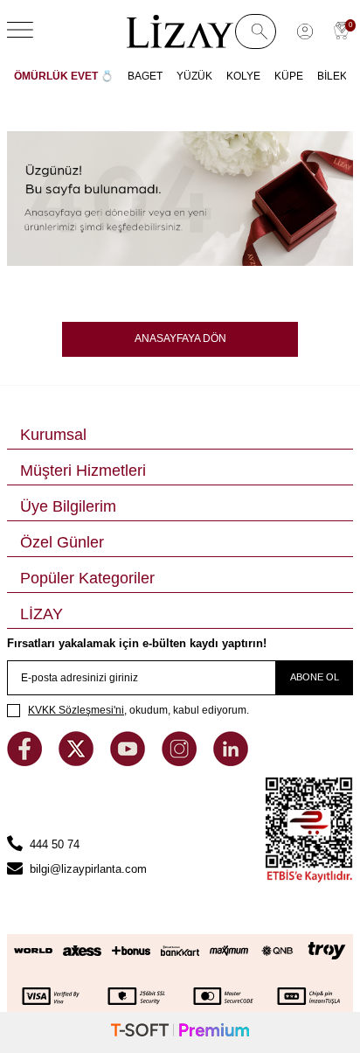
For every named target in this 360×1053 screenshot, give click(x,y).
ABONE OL (314, 677)
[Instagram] (181, 762)
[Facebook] (26, 762)
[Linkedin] (230, 762)
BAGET (145, 76)
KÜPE (288, 76)
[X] (78, 762)
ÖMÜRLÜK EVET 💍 (64, 76)
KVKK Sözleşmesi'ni (76, 710)
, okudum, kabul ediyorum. (138, 710)
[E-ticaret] (180, 1032)
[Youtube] (129, 762)
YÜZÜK (194, 76)
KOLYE (243, 76)
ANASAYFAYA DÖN (180, 338)
